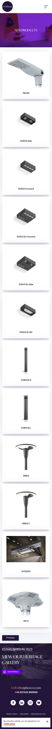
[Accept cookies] (47, 721)
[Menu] (46, 6)
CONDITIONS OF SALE (38, 714)
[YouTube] (38, 702)
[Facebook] (13, 702)
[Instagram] (30, 702)
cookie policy (9, 724)
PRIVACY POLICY (12, 714)
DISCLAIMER (24, 714)
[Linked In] (21, 702)
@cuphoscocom (26, 688)
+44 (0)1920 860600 (26, 692)
